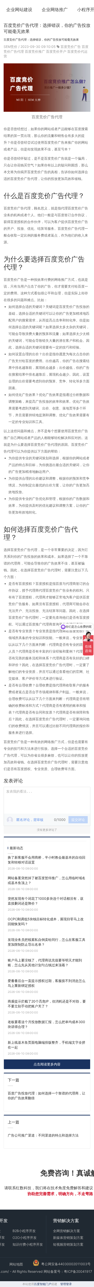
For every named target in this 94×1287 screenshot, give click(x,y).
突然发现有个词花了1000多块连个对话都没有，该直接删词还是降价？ (45, 900)
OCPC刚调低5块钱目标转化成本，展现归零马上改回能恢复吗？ (46, 921)
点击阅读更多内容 (47, 1064)
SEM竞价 (11, 47)
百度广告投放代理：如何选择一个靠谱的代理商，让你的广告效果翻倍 (46, 1095)
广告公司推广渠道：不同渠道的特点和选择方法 (43, 1135)
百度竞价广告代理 (47, 116)
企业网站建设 (19, 9)
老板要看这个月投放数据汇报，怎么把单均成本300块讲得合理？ (46, 1024)
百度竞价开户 (56, 51)
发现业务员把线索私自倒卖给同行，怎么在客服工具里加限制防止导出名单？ (46, 941)
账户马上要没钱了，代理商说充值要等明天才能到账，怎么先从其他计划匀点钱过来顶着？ (45, 962)
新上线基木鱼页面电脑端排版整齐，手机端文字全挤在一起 (46, 1044)
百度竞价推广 (35, 51)
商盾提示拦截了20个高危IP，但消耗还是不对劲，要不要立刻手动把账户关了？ (47, 1003)
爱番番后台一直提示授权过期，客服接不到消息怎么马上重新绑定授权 (46, 983)
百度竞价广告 (70, 47)
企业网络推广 (55, 9)
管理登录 (66, 1284)
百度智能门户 (42, 1284)
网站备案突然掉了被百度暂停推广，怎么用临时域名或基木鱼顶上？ (46, 880)
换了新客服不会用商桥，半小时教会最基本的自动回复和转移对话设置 (46, 859)
